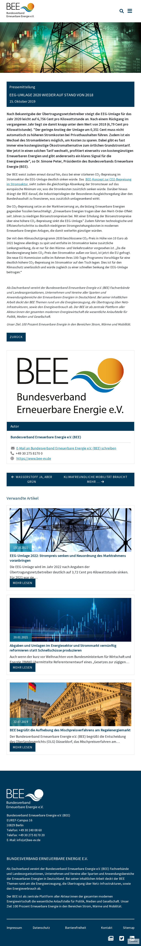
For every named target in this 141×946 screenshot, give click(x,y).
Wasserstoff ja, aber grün (33, 479)
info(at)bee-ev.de (28, 840)
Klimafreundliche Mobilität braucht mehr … (95, 479)
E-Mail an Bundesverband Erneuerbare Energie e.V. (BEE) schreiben (66, 448)
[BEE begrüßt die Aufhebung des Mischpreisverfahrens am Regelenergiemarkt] (70, 704)
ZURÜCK (16, 337)
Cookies (133, 941)
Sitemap (128, 928)
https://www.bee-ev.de (33, 458)
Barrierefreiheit (75, 928)
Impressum (14, 928)
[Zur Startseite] (20, 10)
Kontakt (106, 928)
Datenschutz (41, 928)
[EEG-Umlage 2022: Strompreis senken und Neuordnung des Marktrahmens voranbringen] (70, 529)
